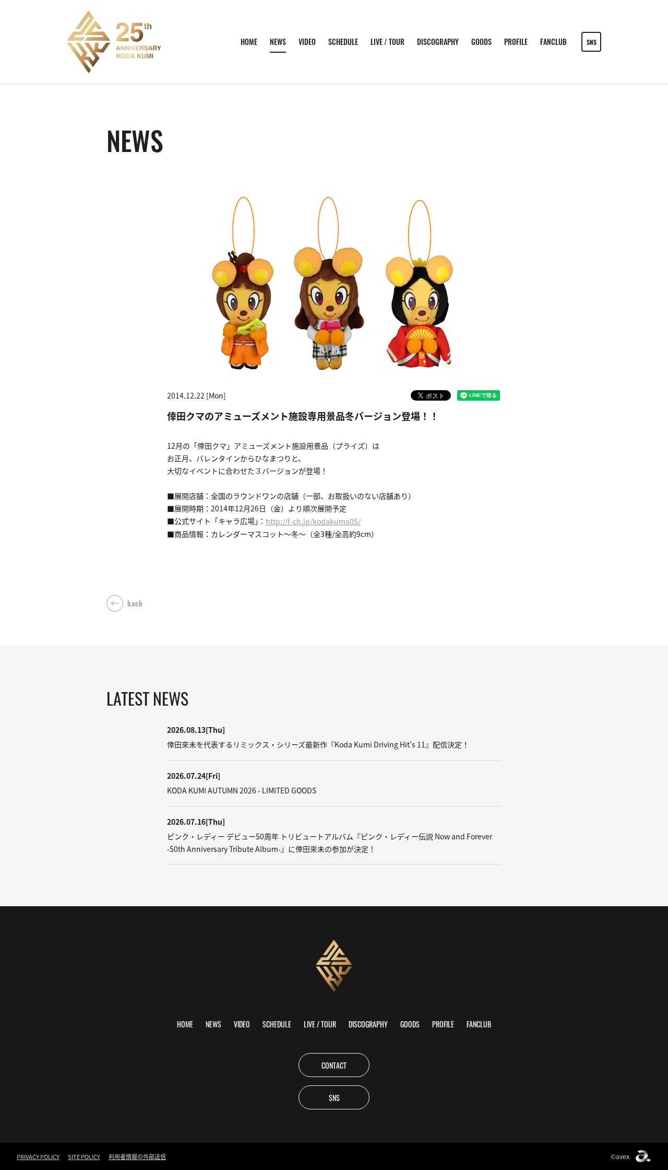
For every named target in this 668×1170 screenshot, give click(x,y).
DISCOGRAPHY (438, 42)
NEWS (278, 42)
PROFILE (516, 42)
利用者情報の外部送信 (137, 1156)
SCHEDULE (343, 42)
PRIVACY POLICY (38, 1156)
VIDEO (307, 42)
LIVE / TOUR (387, 42)
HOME (249, 42)
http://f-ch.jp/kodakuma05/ (313, 521)
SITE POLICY (84, 1156)
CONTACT (334, 1065)
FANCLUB (553, 42)
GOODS (481, 42)
